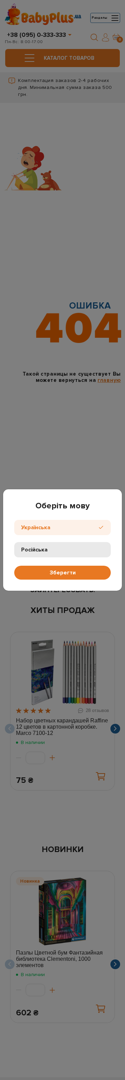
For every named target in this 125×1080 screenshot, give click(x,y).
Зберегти (63, 572)
